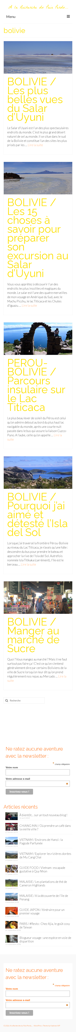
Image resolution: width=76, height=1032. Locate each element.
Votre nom (12, 767)
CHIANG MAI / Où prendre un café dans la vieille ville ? (45, 827)
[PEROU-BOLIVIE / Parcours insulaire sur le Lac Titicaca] (38, 338)
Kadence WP (55, 1026)
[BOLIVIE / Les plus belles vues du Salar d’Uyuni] (38, 57)
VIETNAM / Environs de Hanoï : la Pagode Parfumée (41, 841)
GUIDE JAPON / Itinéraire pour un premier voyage (42, 911)
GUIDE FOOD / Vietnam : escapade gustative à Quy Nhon (42, 869)
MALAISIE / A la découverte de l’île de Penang (43, 897)
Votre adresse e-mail (37, 778)
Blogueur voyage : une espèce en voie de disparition (45, 939)
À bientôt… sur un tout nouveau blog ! (43, 815)
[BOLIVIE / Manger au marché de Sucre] (38, 597)
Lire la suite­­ (35, 145)
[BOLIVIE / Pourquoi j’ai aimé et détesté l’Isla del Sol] (38, 472)
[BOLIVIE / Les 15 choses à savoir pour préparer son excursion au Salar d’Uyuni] (38, 178)
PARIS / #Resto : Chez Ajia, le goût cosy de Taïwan (44, 925)
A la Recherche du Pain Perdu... (38, 8)
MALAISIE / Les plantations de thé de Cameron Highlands (43, 883)
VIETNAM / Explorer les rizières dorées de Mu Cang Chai (45, 855)
